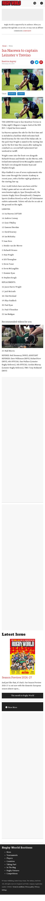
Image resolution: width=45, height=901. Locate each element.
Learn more (27, 31)
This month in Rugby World (22, 695)
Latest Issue (14, 634)
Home (4, 46)
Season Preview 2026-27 (17, 677)
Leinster (21, 94)
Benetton (12, 94)
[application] (22, 336)
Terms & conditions (18, 887)
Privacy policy (29, 887)
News (11, 46)
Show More (12, 707)
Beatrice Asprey (9, 61)
